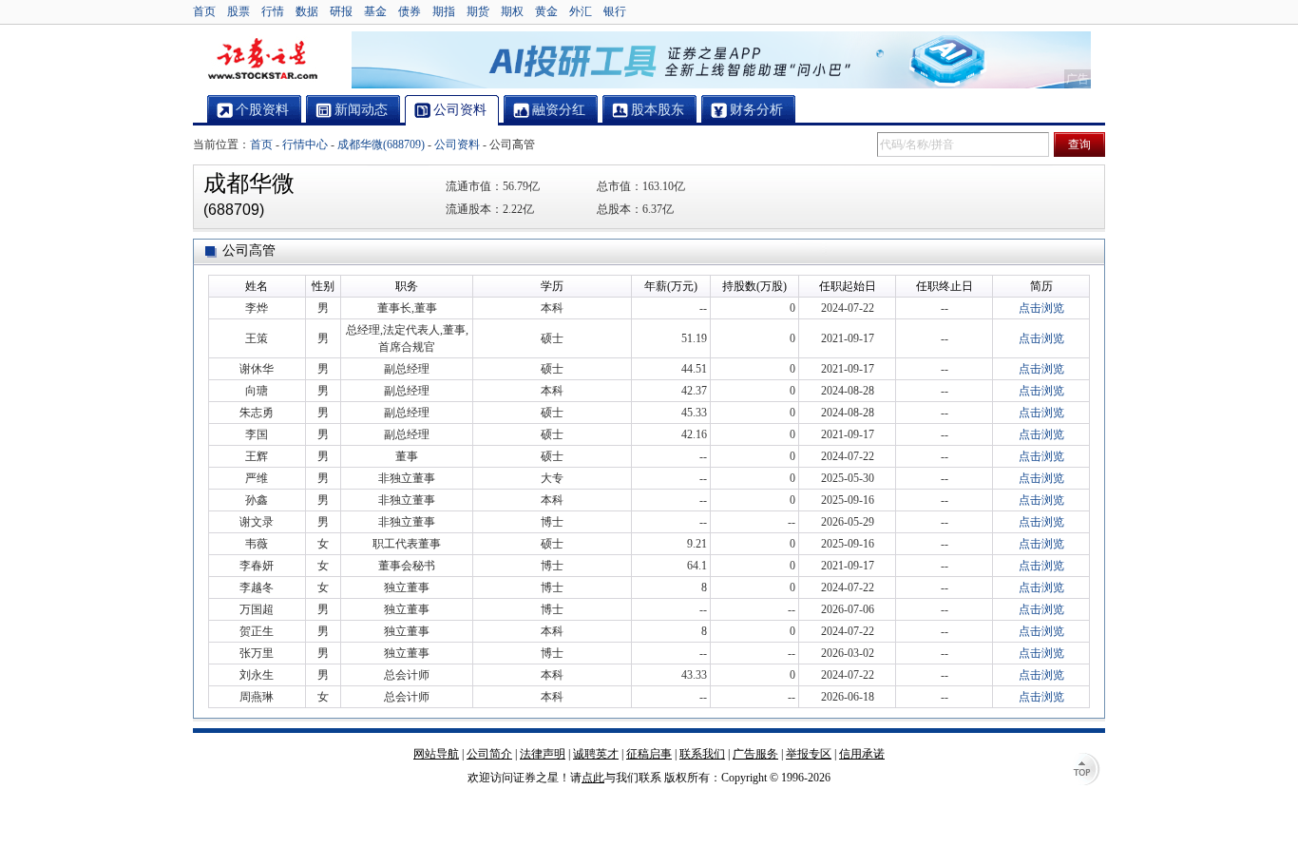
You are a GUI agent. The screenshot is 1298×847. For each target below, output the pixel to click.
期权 (512, 11)
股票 (238, 11)
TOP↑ (1086, 771)
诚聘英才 (596, 753)
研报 (341, 11)
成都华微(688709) (381, 144)
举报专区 (808, 753)
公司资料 (457, 144)
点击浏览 (1041, 308)
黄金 (546, 11)
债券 (409, 11)
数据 (307, 11)
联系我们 (702, 753)
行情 (272, 11)
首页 (204, 11)
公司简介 (489, 753)
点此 (593, 777)
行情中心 (305, 144)
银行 (614, 11)
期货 (478, 11)
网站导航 (436, 753)
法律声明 (542, 753)
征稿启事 (649, 753)
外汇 (580, 11)
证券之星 (262, 59)
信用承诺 (862, 753)
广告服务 (755, 753)
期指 (443, 11)
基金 (375, 11)
